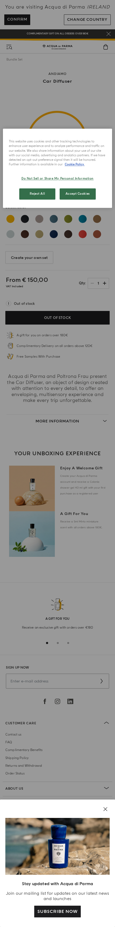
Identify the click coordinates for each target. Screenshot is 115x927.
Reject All (37, 194)
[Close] (105, 809)
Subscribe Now (57, 911)
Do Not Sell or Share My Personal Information (57, 179)
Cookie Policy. (75, 164)
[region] (57, 168)
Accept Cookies (78, 194)
